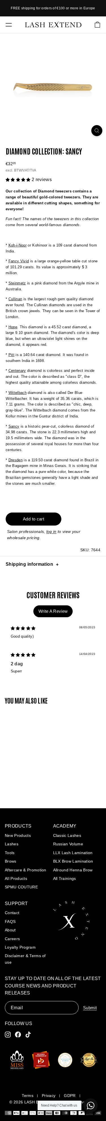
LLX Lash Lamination (73, 852)
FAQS (10, 921)
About (10, 930)
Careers (12, 938)
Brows (10, 861)
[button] (19, 180)
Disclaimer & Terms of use (25, 958)
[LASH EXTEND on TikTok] (28, 1035)
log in (51, 531)
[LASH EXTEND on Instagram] (8, 1035)
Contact (12, 912)
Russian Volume (68, 844)
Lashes (11, 844)
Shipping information (29, 564)
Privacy (48, 1095)
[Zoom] (96, 130)
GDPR (69, 1095)
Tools (10, 852)
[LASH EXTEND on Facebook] (18, 1035)
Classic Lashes (67, 835)
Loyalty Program (20, 947)
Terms (27, 1095)
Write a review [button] (53, 611)
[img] (23, 628)
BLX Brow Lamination (73, 861)
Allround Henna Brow (73, 870)
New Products (18, 835)
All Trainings (64, 878)
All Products (16, 878)
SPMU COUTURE (21, 887)
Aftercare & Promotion (25, 870)
